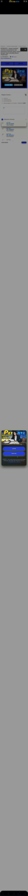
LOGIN (14, 448)
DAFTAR (14, 453)
